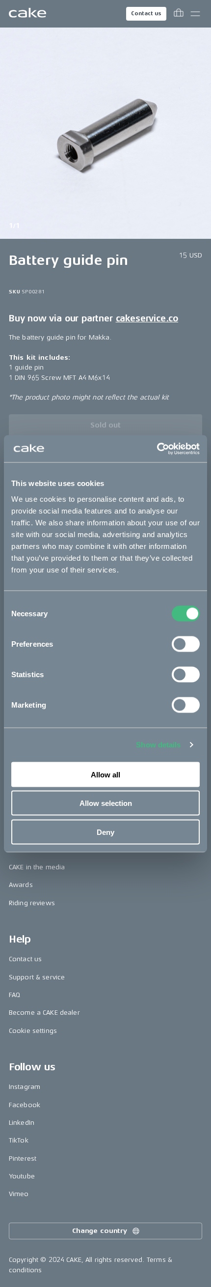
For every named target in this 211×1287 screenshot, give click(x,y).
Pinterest (22, 1158)
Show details (158, 745)
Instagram (24, 1086)
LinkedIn (21, 1122)
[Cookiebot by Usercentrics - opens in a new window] (157, 448)
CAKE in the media (37, 867)
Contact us (146, 13)
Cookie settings (33, 1030)
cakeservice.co (147, 318)
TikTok (18, 1140)
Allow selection (105, 803)
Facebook (24, 1105)
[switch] (186, 644)
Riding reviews (32, 903)
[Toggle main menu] (195, 13)
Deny (105, 832)
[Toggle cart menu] (178, 13)
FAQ (14, 995)
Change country (99, 1230)
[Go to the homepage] (27, 14)
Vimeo (19, 1194)
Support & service (37, 977)
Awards (21, 884)
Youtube (22, 1176)
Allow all (105, 774)
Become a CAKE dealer (44, 1012)
